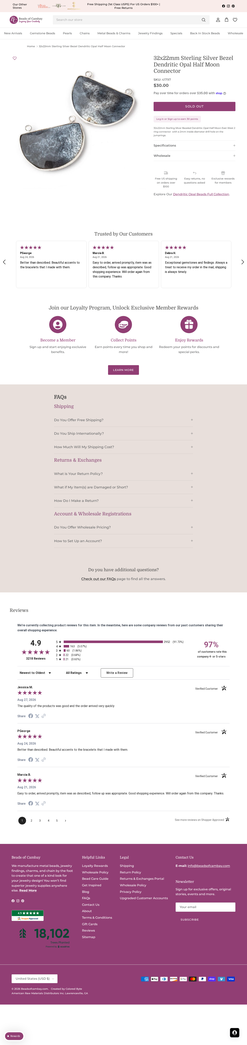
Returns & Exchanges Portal (142, 879)
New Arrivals (13, 33)
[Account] (217, 20)
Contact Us (90, 905)
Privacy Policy (130, 892)
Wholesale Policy (95, 872)
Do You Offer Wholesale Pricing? (82, 527)
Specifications (165, 145)
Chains (85, 33)
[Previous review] (4, 262)
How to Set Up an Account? (78, 541)
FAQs (86, 898)
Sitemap (88, 937)
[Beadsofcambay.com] (26, 20)
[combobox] (131, 19)
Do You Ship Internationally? (79, 433)
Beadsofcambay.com (34, 988)
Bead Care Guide (95, 879)
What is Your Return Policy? (78, 473)
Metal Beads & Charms (113, 33)
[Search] (203, 20)
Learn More (123, 370)
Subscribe (190, 919)
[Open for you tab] (234, 1032)
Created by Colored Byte (66, 988)
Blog (85, 892)
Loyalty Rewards (95, 866)
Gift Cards (89, 924)
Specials (176, 33)
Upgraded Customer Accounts (144, 898)
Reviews (88, 930)
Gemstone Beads (42, 33)
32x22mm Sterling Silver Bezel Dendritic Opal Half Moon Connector (82, 46)
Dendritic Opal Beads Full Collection (201, 194)
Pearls (67, 33)
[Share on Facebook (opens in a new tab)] (30, 716)
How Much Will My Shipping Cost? (84, 447)
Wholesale (235, 33)
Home (31, 46)
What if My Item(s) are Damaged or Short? (91, 487)
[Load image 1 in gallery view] (79, 122)
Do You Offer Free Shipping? (78, 420)
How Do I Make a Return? (76, 500)
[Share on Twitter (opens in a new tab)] (37, 716)
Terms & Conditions (97, 917)
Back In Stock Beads (205, 33)
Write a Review (117, 673)
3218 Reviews (40, 658)
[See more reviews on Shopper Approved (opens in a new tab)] (43, 716)
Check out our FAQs (98, 579)
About (87, 911)
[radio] (123, 642)
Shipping (127, 866)
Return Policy (130, 872)
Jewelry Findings (150, 33)
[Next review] (243, 262)
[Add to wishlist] (14, 58)
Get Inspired (91, 885)
